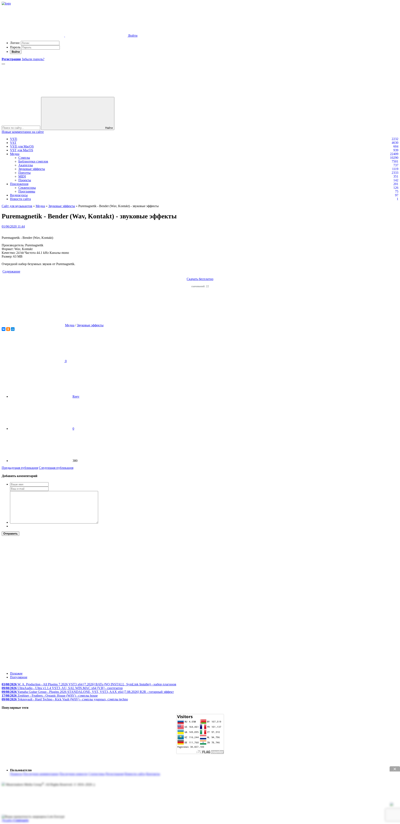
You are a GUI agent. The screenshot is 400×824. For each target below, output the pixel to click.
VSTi (13, 139)
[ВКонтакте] (3, 329)
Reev (75, 396)
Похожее (16, 673)
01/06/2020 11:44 (13, 226)
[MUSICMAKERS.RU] (6, 3)
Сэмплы (24, 157)
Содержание (11, 271)
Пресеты (24, 172)
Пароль (15, 47)
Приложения (19, 184)
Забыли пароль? (33, 59)
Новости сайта (20, 199)
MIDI (22, 176)
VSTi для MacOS (22, 146)
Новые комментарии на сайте (23, 132)
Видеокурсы (19, 195)
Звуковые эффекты (31, 169)
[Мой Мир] (13, 329)
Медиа (14, 154)
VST (13, 142)
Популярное (18, 677)
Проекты (24, 180)
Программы (26, 191)
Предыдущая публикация (20, 468)
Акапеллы (25, 165)
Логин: (15, 43)
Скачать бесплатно (200, 279)
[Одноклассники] (8, 329)
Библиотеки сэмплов (33, 161)
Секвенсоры (27, 187)
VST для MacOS (21, 150)
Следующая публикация (56, 468)
